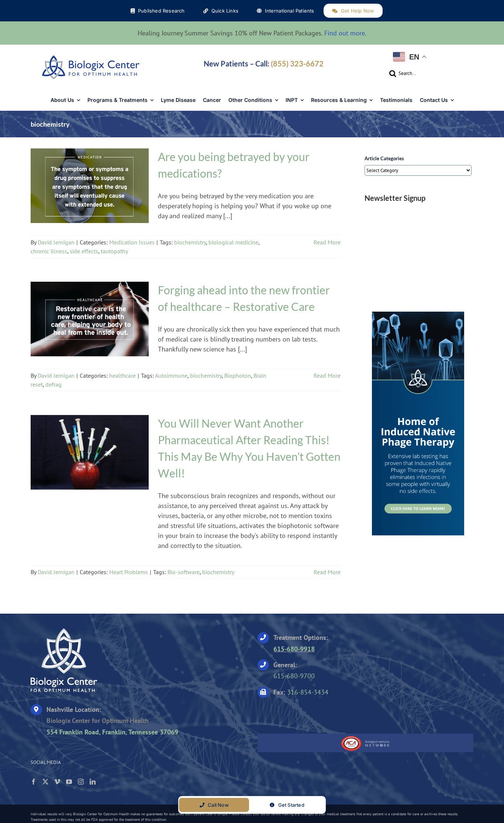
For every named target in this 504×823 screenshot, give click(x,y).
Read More (327, 242)
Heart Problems (89, 459)
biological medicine (233, 242)
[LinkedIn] (93, 782)
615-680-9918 (294, 649)
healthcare (89, 325)
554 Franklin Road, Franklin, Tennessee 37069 (112, 732)
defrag (53, 384)
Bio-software (184, 572)
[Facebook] (34, 782)
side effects (84, 251)
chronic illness (49, 251)
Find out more (344, 33)
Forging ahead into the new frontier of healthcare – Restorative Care (89, 314)
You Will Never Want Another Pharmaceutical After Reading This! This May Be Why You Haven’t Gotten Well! (89, 448)
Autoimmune (171, 375)
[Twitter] (45, 782)
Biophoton (237, 375)
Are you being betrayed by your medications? (89, 181)
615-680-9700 (294, 676)
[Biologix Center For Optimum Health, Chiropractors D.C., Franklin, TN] (304, 713)
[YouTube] (69, 782)
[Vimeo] (57, 782)
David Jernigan (56, 242)
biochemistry (190, 242)
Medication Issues (90, 192)
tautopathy (114, 251)
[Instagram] (81, 782)
